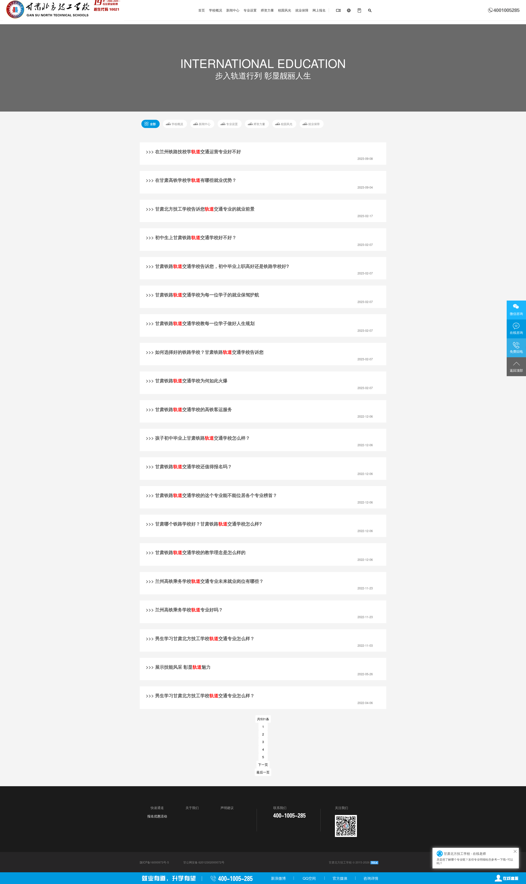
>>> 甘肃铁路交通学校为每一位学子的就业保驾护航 (202, 294)
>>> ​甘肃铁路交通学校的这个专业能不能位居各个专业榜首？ (211, 495)
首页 (201, 10)
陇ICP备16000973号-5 (154, 862)
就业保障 (301, 10)
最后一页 (263, 772)
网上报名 (319, 10)
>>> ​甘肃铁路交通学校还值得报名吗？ (189, 466)
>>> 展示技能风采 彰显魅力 (178, 667)
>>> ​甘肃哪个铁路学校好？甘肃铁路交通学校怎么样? (204, 523)
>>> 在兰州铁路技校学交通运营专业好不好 (193, 151)
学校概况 (215, 10)
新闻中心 (232, 10)
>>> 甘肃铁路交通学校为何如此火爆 (186, 380)
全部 (153, 124)
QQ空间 (309, 878)
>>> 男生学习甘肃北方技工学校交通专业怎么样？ (200, 638)
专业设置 (250, 10)
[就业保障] (359, 10)
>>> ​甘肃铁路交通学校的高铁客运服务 (189, 409)
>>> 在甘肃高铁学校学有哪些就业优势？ (191, 180)
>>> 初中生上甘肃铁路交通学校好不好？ (191, 237)
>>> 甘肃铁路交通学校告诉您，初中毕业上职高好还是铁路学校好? (217, 266)
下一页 (263, 764)
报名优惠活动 (157, 816)
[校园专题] (348, 10)
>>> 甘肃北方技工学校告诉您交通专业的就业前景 (200, 208)
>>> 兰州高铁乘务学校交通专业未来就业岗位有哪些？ (205, 581)
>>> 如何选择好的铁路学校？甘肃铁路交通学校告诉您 (205, 352)
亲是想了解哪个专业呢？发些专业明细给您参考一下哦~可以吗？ (475, 858)
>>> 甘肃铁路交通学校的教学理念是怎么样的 (196, 552)
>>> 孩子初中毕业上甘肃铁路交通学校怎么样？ (198, 438)
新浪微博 (278, 878)
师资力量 (267, 10)
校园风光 (284, 10)
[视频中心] (338, 10)
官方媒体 (340, 878)
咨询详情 (370, 878)
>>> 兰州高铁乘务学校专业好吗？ (184, 609)
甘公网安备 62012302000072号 (203, 862)
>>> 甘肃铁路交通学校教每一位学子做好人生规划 (200, 323)
